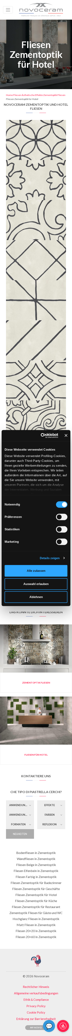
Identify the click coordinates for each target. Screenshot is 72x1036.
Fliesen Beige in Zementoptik (36, 865)
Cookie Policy (36, 1012)
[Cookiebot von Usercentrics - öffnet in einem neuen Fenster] (43, 435)
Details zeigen (50, 558)
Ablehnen (36, 597)
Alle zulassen (36, 570)
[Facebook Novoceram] (22, 968)
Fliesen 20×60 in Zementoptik (36, 937)
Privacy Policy (36, 1006)
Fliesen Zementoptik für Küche (36, 901)
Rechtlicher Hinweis (36, 987)
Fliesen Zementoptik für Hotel (36, 895)
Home (9, 95)
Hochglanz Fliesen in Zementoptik (36, 919)
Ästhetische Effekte (32, 95)
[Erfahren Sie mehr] (36, 122)
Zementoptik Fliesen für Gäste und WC (36, 913)
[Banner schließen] (66, 435)
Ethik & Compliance (36, 999)
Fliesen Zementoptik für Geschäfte (36, 889)
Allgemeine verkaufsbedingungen (36, 993)
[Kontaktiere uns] (48, 122)
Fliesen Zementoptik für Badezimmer (36, 883)
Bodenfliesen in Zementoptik (36, 853)
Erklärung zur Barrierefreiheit (36, 1019)
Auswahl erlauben (36, 584)
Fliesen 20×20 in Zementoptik (36, 931)
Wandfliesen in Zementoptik (36, 859)
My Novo (36, 1027)
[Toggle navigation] (8, 9)
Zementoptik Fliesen (54, 95)
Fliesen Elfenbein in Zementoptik (36, 871)
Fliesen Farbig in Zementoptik (36, 877)
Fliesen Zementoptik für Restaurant (36, 907)
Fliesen (17, 95)
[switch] (61, 517)
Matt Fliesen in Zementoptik (36, 925)
